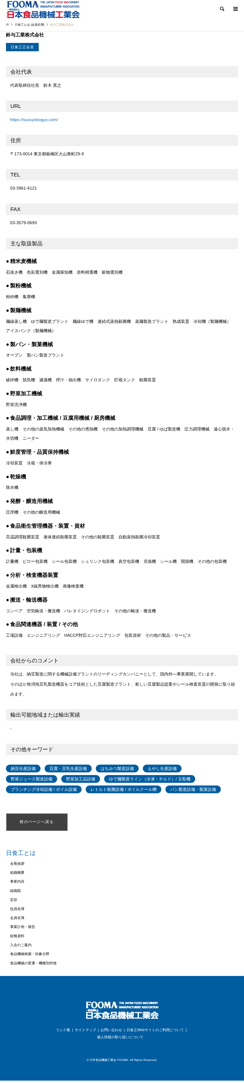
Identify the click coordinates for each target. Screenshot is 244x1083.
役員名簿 (17, 909)
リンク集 (63, 1030)
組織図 (15, 891)
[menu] (235, 9)
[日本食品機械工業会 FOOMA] (43, 9)
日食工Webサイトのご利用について (155, 1030)
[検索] (222, 9)
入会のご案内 (21, 945)
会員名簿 (17, 918)
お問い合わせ (111, 1030)
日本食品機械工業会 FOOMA (109, 1060)
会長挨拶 (17, 864)
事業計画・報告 (22, 927)
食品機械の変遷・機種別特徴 (33, 963)
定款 (13, 900)
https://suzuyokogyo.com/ (34, 119)
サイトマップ (85, 1030)
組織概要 (17, 872)
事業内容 (17, 881)
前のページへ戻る (37, 821)
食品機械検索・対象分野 (29, 954)
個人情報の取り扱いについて (120, 1037)
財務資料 (17, 936)
